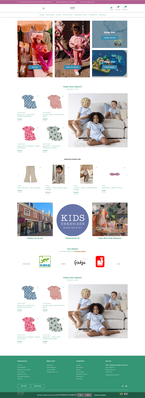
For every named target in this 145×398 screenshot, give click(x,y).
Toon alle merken (80, 251)
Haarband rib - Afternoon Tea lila (112, 188)
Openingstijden (21, 367)
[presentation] (18, 175)
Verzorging (102, 15)
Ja (80, 395)
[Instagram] (126, 386)
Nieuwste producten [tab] (72, 159)
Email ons (37, 386)
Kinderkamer (93, 15)
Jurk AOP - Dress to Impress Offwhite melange (85, 188)
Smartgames (110, 67)
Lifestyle (41, 15)
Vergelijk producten (52, 372)
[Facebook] (122, 386)
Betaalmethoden (22, 374)
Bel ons (24, 386)
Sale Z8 (35, 67)
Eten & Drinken (67, 15)
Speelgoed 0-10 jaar (80, 15)
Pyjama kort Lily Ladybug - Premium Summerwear (28, 147)
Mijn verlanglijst (51, 369)
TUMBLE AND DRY (110, 38)
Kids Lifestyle (50, 15)
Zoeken (43, 8)
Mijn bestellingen (51, 367)
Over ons (19, 365)
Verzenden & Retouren (23, 376)
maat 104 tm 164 (72, 67)
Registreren (50, 365)
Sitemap (19, 378)
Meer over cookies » (100, 395)
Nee (88, 395)
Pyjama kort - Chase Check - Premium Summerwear (26, 115)
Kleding (58, 15)
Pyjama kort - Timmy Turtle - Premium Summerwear (52, 147)
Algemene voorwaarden (24, 369)
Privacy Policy (21, 372)
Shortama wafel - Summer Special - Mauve (54, 115)
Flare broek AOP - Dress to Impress (28, 188)
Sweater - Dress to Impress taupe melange (56, 188)
